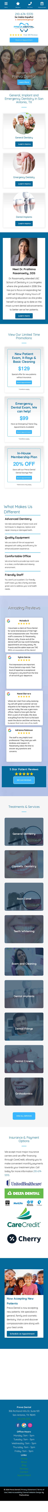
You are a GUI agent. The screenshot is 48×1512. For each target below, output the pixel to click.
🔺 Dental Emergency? (24, 20)
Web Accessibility (15, 1492)
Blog (24, 1465)
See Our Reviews (24, 780)
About (24, 1462)
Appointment (24, 1475)
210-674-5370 (24, 14)
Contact (24, 1472)
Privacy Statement (28, 1490)
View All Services (24, 1116)
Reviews (24, 1468)
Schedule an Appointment (22, 1333)
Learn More (24, 82)
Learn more (24, 144)
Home (24, 1458)
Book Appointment (24, 382)
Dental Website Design (32, 1492)
